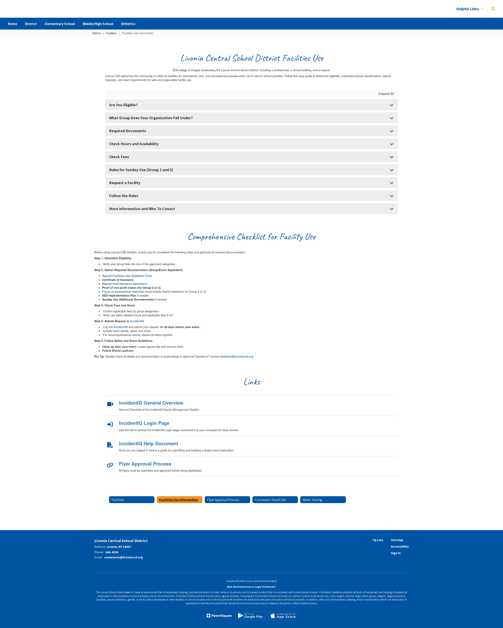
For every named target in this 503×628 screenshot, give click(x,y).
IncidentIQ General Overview (151, 402)
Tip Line (377, 540)
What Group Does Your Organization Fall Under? (151, 117)
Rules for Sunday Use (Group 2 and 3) (141, 169)
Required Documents (127, 130)
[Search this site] (493, 9)
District (96, 33)
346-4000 (112, 552)
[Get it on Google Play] (250, 615)
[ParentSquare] (219, 616)
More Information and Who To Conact (142, 208)
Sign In (396, 553)
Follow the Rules (123, 195)
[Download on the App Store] (283, 615)
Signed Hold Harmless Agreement (124, 284)
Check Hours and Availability (134, 143)
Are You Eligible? (123, 104)
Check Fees (119, 156)
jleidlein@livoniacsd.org (237, 356)
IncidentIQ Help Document (148, 443)
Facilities (111, 33)
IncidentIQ (137, 321)
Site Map (397, 540)
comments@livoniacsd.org (123, 557)
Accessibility (400, 546)
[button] (469, 8)
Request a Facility (124, 182)
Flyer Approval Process (145, 463)
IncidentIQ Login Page (144, 423)
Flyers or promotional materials (123, 291)
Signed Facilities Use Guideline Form (127, 276)
